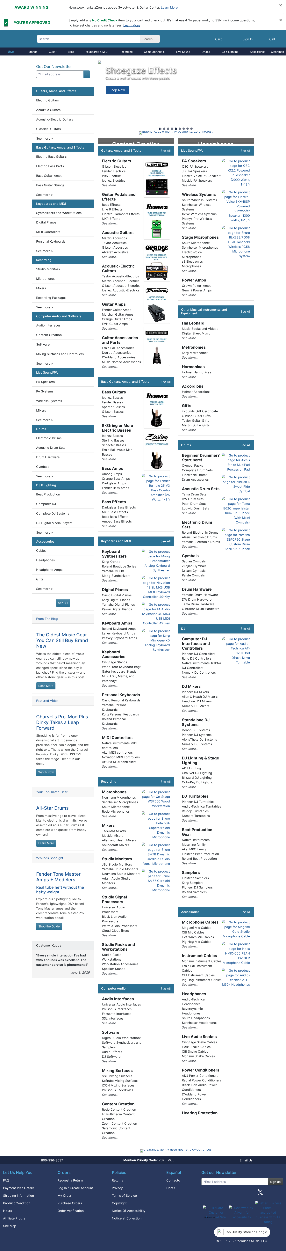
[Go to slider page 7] (187, 129)
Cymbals (42, 467)
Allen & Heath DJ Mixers (200, 697)
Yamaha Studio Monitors (120, 869)
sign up (275, 1182)
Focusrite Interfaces (116, 1014)
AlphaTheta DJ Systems (199, 739)
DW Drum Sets (193, 499)
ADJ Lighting (191, 768)
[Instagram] (242, 1194)
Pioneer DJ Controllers (198, 654)
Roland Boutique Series (119, 566)
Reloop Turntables (195, 811)
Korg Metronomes (195, 353)
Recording (126, 51)
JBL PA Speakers (194, 171)
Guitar (52, 51)
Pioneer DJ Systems (196, 735)
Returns (117, 1180)
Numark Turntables (196, 816)
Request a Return (70, 1180)
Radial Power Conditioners (201, 1080)
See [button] (44, 138)
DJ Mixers (191, 686)
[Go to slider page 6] (184, 129)
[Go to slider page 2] (168, 129)
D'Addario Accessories (118, 357)
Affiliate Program (15, 1218)
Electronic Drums (48, 438)
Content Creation (49, 335)
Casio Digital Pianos (117, 595)
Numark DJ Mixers (195, 706)
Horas (170, 1188)
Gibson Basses (113, 411)
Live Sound (183, 51)
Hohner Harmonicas (196, 372)
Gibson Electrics (114, 166)
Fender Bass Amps (115, 488)
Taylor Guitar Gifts (195, 420)
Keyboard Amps (117, 623)
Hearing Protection (200, 1113)
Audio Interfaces (48, 325)
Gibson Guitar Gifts (196, 416)
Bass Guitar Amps (49, 176)
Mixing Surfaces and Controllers (60, 354)
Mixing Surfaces (117, 1070)
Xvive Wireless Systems (199, 214)
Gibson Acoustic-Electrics (121, 286)
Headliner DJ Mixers (197, 701)
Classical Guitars (48, 129)
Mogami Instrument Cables (201, 961)
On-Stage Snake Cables (199, 1042)
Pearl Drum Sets (194, 504)
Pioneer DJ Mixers (195, 692)
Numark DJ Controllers (199, 672)
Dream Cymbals (193, 571)
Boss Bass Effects (115, 517)
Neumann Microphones (119, 797)
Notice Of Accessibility (129, 1211)
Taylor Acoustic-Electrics (120, 276)
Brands (32, 51)
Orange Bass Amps (116, 478)
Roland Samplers (194, 892)
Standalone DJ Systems (196, 722)
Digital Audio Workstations (121, 1038)
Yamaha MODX (113, 571)
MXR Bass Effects (115, 512)
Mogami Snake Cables (198, 1056)
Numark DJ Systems (197, 744)
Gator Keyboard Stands (119, 671)
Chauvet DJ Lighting (197, 773)
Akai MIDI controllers (117, 752)
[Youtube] (278, 1194)
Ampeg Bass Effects (117, 521)
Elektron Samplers (195, 878)
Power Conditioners (200, 1070)
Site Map (9, 1226)
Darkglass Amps (114, 483)
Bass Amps (112, 468)
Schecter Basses (114, 445)
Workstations (111, 959)
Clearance (277, 51)
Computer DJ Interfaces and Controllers (196, 644)
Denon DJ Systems (196, 730)
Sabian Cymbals (194, 561)
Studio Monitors (48, 269)
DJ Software (111, 1056)
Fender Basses (112, 402)
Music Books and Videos (200, 329)
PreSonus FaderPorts (117, 1090)
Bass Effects (114, 502)
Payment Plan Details (18, 1188)
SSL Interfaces (112, 1018)
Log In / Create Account (75, 1188)
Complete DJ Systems (52, 513)
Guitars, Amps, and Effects (56, 91)
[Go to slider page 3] (172, 129)
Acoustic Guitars (48, 110)
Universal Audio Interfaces (121, 1004)
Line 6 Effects (112, 209)
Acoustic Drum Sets (50, 448)
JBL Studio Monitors (117, 864)
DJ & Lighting (230, 51)
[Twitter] (260, 1194)
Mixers (41, 288)
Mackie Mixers (112, 836)
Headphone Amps (49, 570)
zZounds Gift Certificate (200, 411)
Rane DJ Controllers (196, 658)
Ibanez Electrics (113, 180)
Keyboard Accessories (113, 654)
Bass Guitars (114, 392)
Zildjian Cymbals (194, 566)
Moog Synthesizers (116, 576)
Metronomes (194, 347)
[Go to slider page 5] (180, 129)
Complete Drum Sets (197, 470)
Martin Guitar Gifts (196, 425)
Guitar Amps (114, 304)
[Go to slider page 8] (191, 129)
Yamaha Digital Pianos (118, 604)
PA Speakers (45, 382)
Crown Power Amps (196, 286)
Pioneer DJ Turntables (198, 802)
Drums (206, 51)
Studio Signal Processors (114, 899)
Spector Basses (113, 407)
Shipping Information (18, 1195)
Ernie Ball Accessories (118, 348)
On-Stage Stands (114, 662)
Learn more (169, 7)
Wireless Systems (49, 401)
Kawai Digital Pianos (117, 609)
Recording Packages (51, 298)
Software (43, 344)
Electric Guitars (47, 100)
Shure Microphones (116, 807)
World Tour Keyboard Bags (121, 667)
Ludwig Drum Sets (195, 508)
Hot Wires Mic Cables (198, 937)
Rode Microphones (116, 811)
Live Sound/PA (47, 372)
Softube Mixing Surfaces (120, 1081)
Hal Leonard (193, 323)
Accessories (257, 51)
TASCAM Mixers (114, 831)
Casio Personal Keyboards (121, 700)
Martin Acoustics (114, 238)
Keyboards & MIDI (96, 51)
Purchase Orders (70, 1203)
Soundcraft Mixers (115, 845)
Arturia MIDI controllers (119, 762)
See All (63, 603)
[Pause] (160, 129)
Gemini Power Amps (197, 290)
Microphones (45, 279)
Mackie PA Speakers (197, 180)
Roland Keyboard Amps (119, 629)
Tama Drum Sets (194, 494)
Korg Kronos (111, 562)
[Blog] (206, 1194)
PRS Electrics (111, 176)
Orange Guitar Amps (117, 319)
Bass (71, 51)
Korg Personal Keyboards (120, 714)
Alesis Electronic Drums (199, 537)
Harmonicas (193, 366)
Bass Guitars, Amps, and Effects (60, 147)
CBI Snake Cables (195, 1051)
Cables (41, 550)
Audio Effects (112, 1052)
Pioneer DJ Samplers (197, 887)
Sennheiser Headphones (199, 1023)
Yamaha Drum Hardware (200, 595)
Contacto (173, 1180)
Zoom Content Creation (119, 1123)
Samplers (191, 872)
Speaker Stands (113, 969)
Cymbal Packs (192, 465)
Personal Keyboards (50, 241)
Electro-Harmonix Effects (120, 214)
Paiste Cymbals (193, 575)
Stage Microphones (200, 237)
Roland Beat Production (199, 858)
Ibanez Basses (112, 397)
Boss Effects (111, 205)
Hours (7, 1211)
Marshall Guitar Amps (117, 314)
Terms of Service (124, 1195)
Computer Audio (154, 51)
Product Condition (16, 1203)
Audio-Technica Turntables (201, 806)
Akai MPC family (194, 849)
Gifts (39, 579)
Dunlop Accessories (116, 353)
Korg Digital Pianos (116, 600)
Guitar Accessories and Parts (120, 340)
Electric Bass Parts (50, 166)
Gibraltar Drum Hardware (200, 609)
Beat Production (48, 494)
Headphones (45, 560)
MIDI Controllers (48, 232)
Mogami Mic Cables (196, 928)
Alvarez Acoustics (115, 252)
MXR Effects (111, 219)
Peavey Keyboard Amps (119, 638)
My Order (64, 1195)
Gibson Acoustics (115, 247)
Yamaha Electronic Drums (201, 542)
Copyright (119, 1203)
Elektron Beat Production (200, 854)
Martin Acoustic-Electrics (120, 281)
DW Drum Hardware (196, 599)
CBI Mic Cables (193, 932)
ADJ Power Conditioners (200, 1076)
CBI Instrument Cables (198, 975)
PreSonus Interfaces (117, 1009)
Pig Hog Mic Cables (196, 942)
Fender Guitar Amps (116, 310)
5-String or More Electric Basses (117, 428)
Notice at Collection (126, 1218)
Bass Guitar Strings (50, 185)
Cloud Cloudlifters (115, 931)
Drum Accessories (195, 479)
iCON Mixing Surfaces (118, 1085)
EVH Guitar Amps (115, 324)
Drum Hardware (48, 457)
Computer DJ (46, 504)
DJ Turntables (195, 796)
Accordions (192, 386)
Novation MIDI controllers (121, 757)
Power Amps (194, 280)
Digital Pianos (46, 222)
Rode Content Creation (119, 1109)
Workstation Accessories (120, 964)
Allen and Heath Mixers (119, 840)
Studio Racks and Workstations (118, 947)
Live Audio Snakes (199, 1036)
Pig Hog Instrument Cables (201, 980)
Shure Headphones (196, 1018)
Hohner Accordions (196, 392)
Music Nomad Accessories (121, 362)
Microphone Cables (200, 922)
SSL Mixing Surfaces (117, 1076)
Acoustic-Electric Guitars (54, 119)
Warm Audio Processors (119, 926)
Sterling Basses (113, 440)
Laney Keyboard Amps (118, 633)
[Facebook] (224, 1194)
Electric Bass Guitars (51, 156)
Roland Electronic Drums (200, 532)
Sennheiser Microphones (120, 802)
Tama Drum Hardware (198, 604)
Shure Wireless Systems (199, 200)
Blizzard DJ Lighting (197, 777)
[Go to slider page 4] (176, 129)
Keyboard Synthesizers (114, 554)
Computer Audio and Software (58, 316)
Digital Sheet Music (196, 333)
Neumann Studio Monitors (121, 874)
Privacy (117, 1188)
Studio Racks (111, 955)
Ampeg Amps (112, 474)
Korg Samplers (192, 883)
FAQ (6, 1180)
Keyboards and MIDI (51, 204)
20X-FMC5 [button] (149, 1160)
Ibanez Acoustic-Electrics (120, 290)
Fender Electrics (113, 171)
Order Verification (71, 1211)
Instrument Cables (199, 955)
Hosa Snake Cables (196, 1047)
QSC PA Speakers (195, 166)
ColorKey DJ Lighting (197, 782)
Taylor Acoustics (114, 243)
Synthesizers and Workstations (59, 213)
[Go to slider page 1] (164, 129)
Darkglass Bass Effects (119, 507)
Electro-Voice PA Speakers (201, 176)
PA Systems (45, 391)
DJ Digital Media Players (54, 523)
